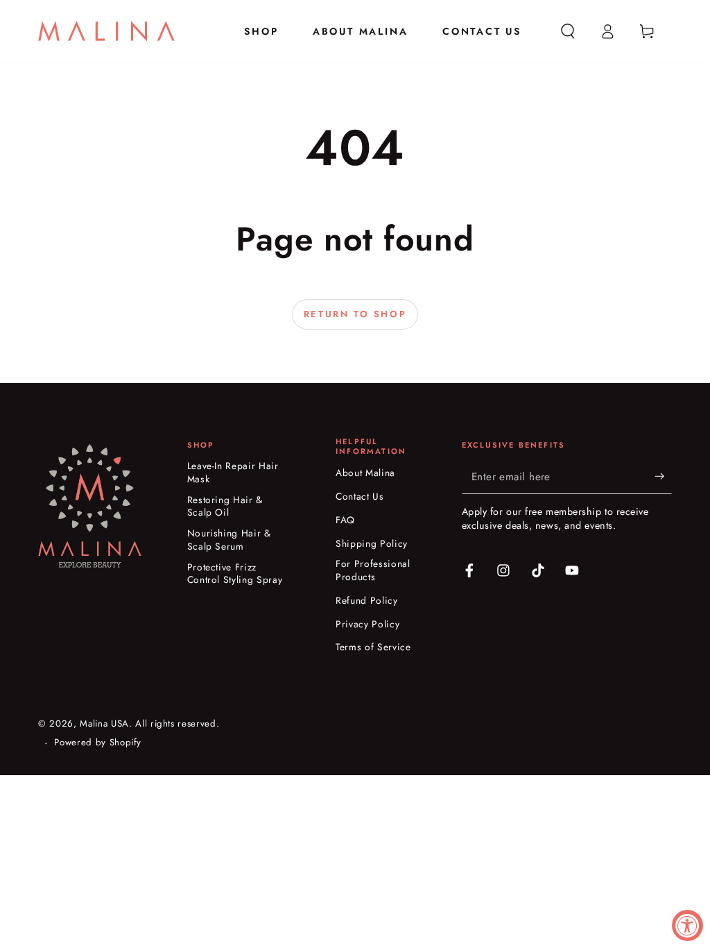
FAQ (345, 520)
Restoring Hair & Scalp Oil (225, 506)
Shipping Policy (372, 543)
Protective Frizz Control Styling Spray (235, 574)
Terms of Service (373, 647)
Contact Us (360, 496)
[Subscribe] (663, 476)
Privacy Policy (367, 624)
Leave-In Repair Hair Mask (233, 472)
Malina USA (104, 723)
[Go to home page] (106, 31)
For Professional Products (373, 570)
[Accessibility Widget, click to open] (687, 925)
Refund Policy (367, 600)
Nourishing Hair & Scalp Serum (229, 540)
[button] (568, 31)
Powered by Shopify (97, 742)
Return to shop (355, 314)
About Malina (365, 473)
